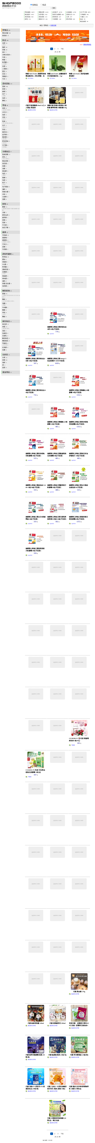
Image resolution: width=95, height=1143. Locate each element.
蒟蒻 (4, 129)
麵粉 (8, 300)
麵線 (4, 316)
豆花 (4, 74)
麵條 (4, 310)
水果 (4, 357)
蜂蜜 (4, 60)
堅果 (7, 122)
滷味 (4, 189)
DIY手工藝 (85, 12)
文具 (69, 17)
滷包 (4, 281)
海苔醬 (5, 286)
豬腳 (4, 177)
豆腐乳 (5, 336)
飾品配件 (29, 14)
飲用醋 (5, 63)
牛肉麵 (5, 307)
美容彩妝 (29, 17)
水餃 (4, 194)
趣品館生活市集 (32, 110)
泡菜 (4, 180)
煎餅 (4, 222)
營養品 (46, 25)
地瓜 (4, 174)
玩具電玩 (43, 14)
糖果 (5, 232)
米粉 (4, 313)
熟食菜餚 (6, 154)
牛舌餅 (5, 225)
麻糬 (4, 91)
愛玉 (4, 71)
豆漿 (4, 66)
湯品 (4, 331)
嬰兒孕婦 (70, 19)
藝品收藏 (84, 21)
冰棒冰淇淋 (6, 55)
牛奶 (4, 57)
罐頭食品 (7, 321)
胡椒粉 (5, 262)
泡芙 (4, 98)
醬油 (4, 259)
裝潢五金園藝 (58, 14)
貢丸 (5, 157)
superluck (52, 333)
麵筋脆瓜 (6, 341)
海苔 (4, 115)
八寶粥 (5, 69)
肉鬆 (5, 327)
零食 (5, 105)
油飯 (4, 168)
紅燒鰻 (5, 347)
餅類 (5, 204)
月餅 (4, 212)
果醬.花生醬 (6, 283)
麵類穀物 (7, 291)
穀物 (11, 295)
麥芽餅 (5, 217)
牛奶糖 (5, 249)
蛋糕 (5, 86)
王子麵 (5, 146)
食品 (82, 19)
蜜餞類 (6, 241)
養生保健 (6, 33)
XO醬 (4, 264)
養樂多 (5, 76)
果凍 (4, 89)
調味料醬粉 (7, 254)
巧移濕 (73, 745)
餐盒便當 (6, 161)
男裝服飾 (30, 12)
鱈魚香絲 (6, 142)
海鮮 (4, 362)
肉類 (4, 360)
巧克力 (5, 244)
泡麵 (4, 304)
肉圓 (4, 166)
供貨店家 (53, 25)
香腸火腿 (6, 191)
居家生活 (70, 14)
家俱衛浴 (57, 17)
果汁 (4, 52)
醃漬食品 (6, 338)
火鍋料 (5, 197)
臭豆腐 (5, 163)
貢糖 (4, 247)
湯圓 (4, 199)
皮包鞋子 (57, 12)
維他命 (5, 35)
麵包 (4, 100)
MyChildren (30, 78)
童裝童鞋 (43, 17)
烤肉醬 (5, 278)
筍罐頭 (5, 344)
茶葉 (4, 49)
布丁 (4, 94)
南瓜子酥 (6, 227)
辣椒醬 (5, 276)
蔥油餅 (5, 171)
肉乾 (6, 109)
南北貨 (5, 324)
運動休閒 (43, 12)
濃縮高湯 (6, 269)
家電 (28, 19)
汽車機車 (57, 19)
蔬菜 (4, 367)
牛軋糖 (5, 235)
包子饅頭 (6, 186)
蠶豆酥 (5, 137)
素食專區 (7, 372)
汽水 (4, 79)
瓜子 (4, 126)
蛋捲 (4, 220)
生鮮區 (6, 355)
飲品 (5, 40)
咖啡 (4, 47)
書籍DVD (43, 19)
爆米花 (5, 132)
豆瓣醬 (5, 272)
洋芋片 (5, 112)
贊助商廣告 (87, 44)
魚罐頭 (5, 333)
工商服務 (84, 14)
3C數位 (84, 17)
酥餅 (11, 208)
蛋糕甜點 (7, 84)
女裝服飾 (71, 12)
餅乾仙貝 (6, 215)
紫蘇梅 (5, 237)
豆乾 (4, 118)
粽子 (4, 183)
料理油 (5, 257)
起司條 (5, 134)
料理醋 (5, 267)
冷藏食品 (7, 151)
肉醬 (4, 350)
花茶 (4, 44)
